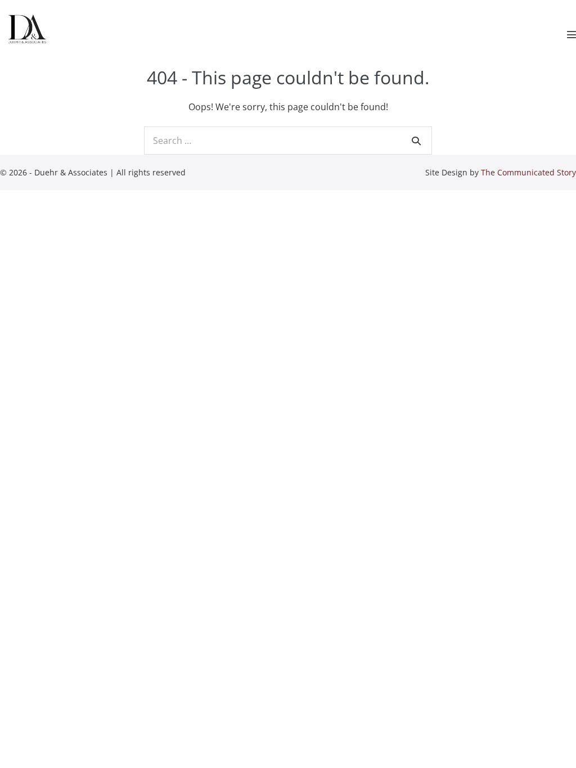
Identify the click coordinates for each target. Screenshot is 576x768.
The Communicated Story (528, 172)
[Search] (416, 140)
